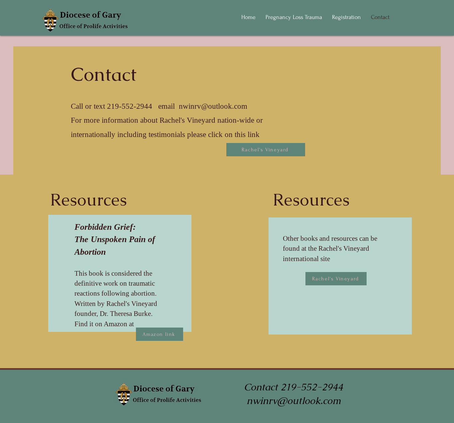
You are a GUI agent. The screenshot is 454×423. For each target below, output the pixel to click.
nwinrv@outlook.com (213, 106)
